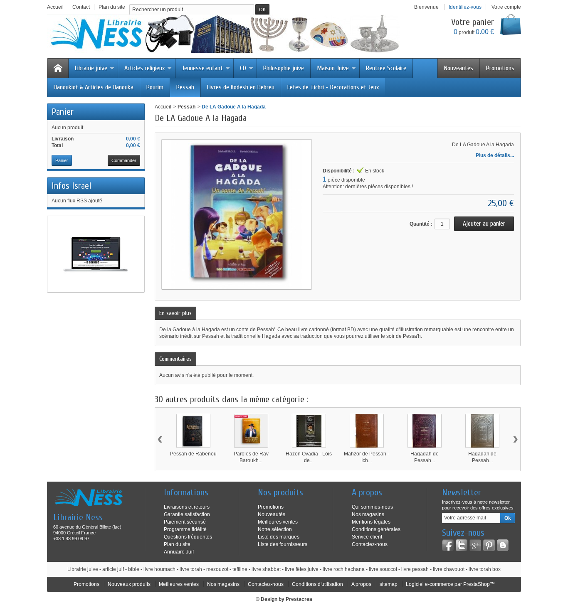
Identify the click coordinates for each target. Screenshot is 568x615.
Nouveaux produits (129, 584)
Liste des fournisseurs (282, 544)
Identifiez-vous (465, 7)
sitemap (389, 584)
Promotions (500, 68)
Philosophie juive (283, 68)
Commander (123, 160)
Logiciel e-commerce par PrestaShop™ (450, 584)
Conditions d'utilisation (317, 584)
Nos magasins (368, 514)
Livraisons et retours (187, 507)
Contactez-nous (370, 544)
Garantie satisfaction (187, 514)
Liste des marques (278, 537)
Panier (63, 111)
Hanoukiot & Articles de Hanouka (93, 87)
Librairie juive (91, 68)
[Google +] (475, 545)
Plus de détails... (495, 155)
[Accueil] (57, 68)
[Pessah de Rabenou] (193, 431)
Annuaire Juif (179, 552)
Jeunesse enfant (202, 68)
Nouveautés (458, 68)
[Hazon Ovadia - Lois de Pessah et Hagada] (309, 431)
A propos (361, 584)
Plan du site (177, 544)
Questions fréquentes (188, 537)
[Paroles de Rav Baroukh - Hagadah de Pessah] (251, 431)
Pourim (154, 87)
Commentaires (175, 358)
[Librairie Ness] (231, 34)
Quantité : (421, 224)
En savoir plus (175, 313)
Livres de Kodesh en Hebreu (240, 87)
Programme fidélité (185, 529)
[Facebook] (448, 545)
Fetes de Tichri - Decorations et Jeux (333, 87)
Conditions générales (376, 529)
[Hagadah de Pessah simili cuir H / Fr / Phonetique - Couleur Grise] (482, 431)
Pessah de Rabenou (193, 454)
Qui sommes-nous (372, 507)
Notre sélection (275, 529)
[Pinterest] (489, 545)
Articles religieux (144, 68)
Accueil (163, 107)
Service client (367, 537)
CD (243, 68)
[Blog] (503, 545)
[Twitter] (461, 545)
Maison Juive (333, 68)
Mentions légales (371, 522)
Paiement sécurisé (185, 522)
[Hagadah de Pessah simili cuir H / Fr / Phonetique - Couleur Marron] (424, 431)
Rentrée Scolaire (386, 68)
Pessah (185, 87)
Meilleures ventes (278, 522)
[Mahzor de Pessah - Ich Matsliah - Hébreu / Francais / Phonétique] (366, 431)
